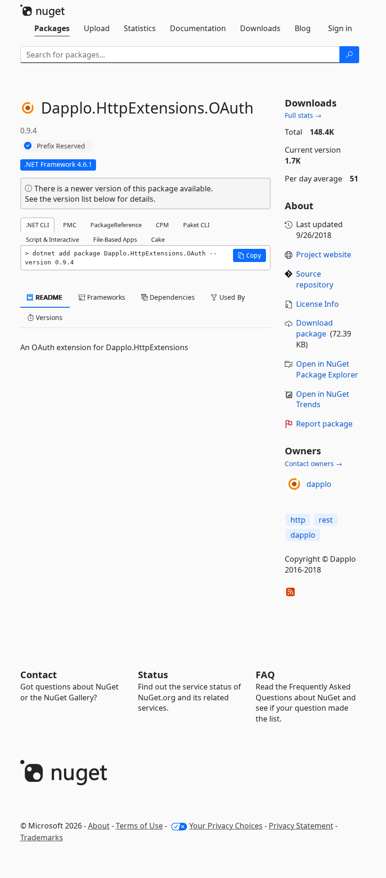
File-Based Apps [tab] (115, 239)
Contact (38, 674)
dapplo (318, 484)
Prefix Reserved (61, 145)
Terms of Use (139, 826)
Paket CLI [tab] (196, 225)
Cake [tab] (158, 239)
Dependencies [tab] (171, 297)
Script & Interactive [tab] (52, 239)
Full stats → (303, 115)
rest (326, 520)
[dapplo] (294, 484)
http (298, 520)
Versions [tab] (48, 317)
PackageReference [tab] (116, 225)
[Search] (349, 54)
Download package (314, 328)
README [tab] (48, 297)
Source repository (314, 279)
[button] (249, 255)
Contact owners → (313, 463)
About (99, 826)
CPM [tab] (162, 225)
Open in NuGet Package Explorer (327, 369)
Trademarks (41, 837)
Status (153, 674)
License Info (317, 304)
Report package (324, 423)
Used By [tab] (231, 297)
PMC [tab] (69, 225)
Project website (323, 254)
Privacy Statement (301, 826)
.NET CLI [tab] (37, 225)
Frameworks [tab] (105, 297)
